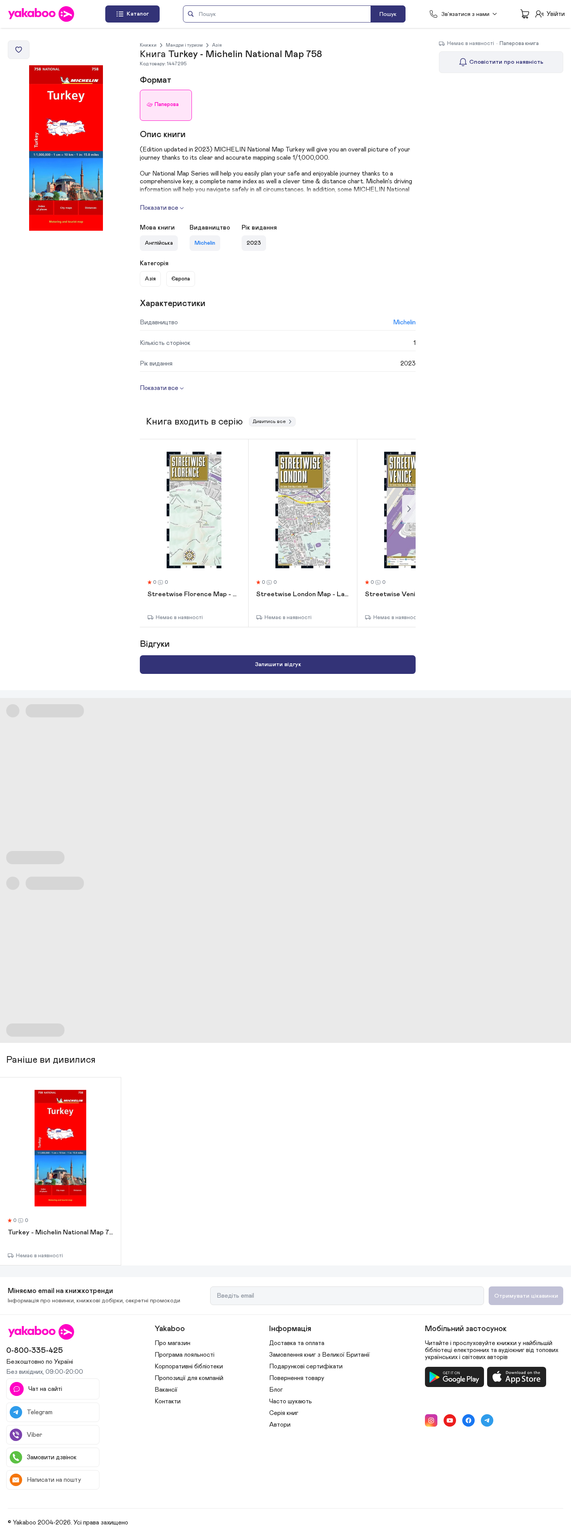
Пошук (388, 14)
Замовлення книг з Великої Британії (319, 1355)
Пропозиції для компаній (189, 1378)
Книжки (148, 45)
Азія (217, 45)
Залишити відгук (278, 664)
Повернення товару (296, 1378)
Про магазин (172, 1343)
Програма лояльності (184, 1355)
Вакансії (166, 1390)
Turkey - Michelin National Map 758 (60, 1233)
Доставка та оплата (296, 1343)
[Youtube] (450, 1420)
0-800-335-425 (34, 1350)
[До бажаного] (19, 49)
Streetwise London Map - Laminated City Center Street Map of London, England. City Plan (302, 595)
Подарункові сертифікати (306, 1366)
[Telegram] (487, 1420)
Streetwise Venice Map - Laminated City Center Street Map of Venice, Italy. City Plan (411, 595)
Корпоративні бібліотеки (189, 1366)
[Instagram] (431, 1420)
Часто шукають (290, 1401)
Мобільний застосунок (466, 1329)
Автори (280, 1425)
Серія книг (283, 1413)
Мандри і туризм (184, 45)
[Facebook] (468, 1420)
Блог (276, 1390)
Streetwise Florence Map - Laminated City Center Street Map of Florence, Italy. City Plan (194, 595)
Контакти (168, 1401)
